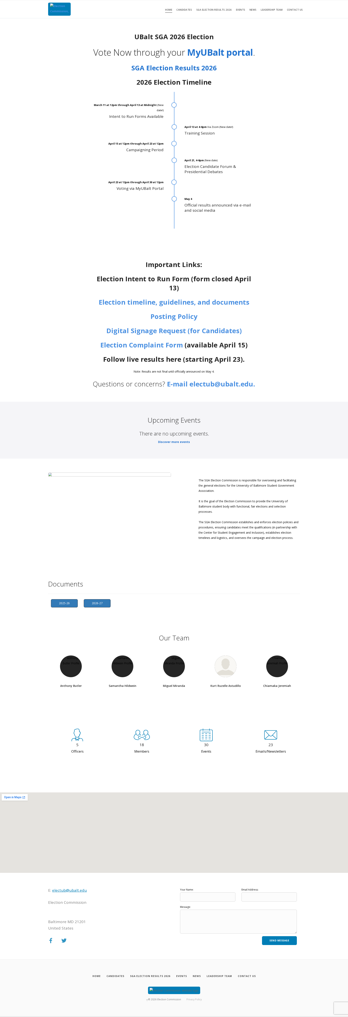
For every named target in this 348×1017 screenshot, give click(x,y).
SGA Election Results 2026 (214, 9)
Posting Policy (174, 316)
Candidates (184, 9)
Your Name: (187, 889)
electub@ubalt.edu (69, 890)
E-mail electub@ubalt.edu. (211, 383)
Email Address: (249, 889)
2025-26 (64, 603)
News (253, 9)
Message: (185, 907)
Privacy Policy (194, 999)
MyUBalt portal (220, 52)
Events (240, 9)
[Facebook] (50, 940)
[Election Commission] (59, 9)
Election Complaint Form (141, 344)
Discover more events (174, 442)
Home (168, 9)
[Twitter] (64, 940)
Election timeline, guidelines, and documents (174, 302)
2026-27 (97, 603)
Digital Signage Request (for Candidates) (174, 330)
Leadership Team (272, 9)
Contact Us (295, 9)
